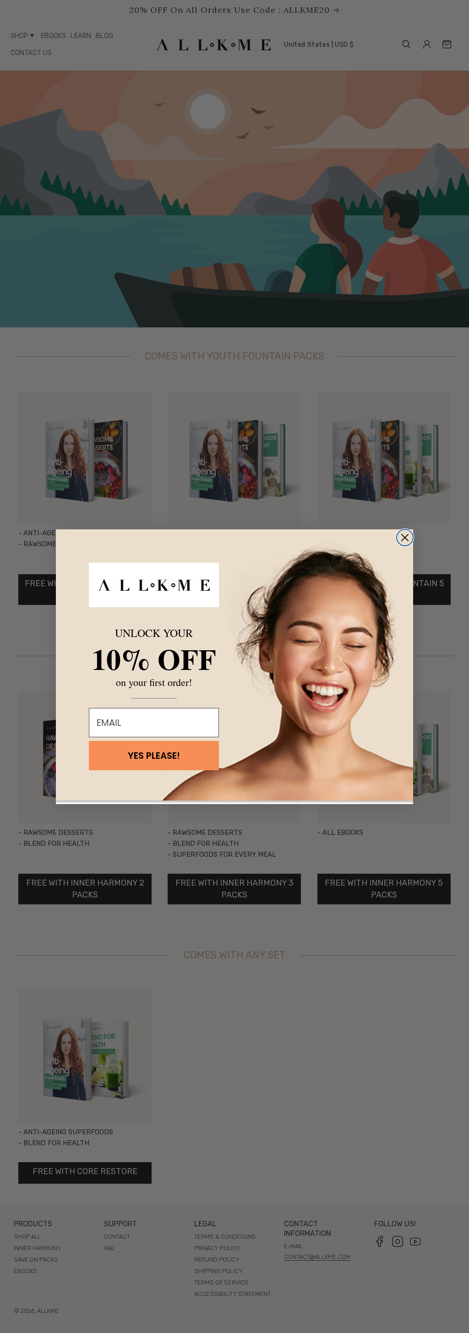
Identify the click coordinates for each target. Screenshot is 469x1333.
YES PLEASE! (154, 755)
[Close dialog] (405, 537)
